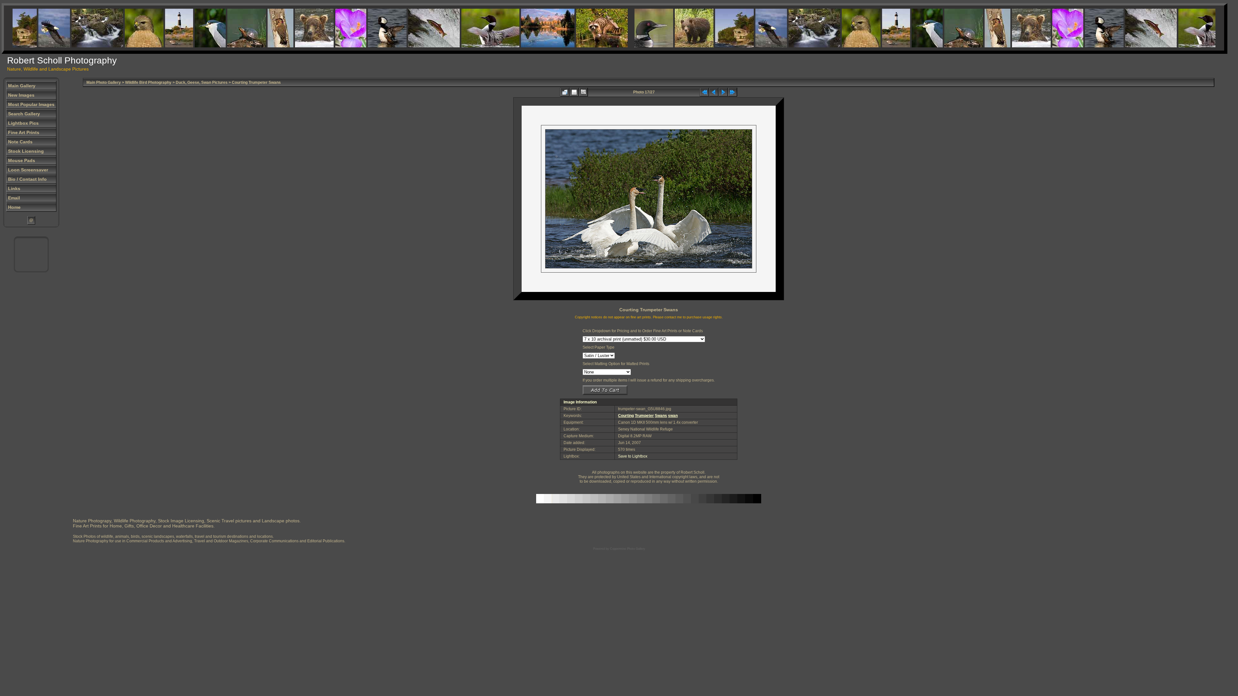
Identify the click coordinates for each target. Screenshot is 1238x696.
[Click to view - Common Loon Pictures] (472, 28)
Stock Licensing (26, 151)
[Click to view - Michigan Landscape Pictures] (716, 28)
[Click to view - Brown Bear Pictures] (296, 28)
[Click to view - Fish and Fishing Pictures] (416, 28)
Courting (626, 415)
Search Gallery (24, 113)
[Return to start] (704, 92)
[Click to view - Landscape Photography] (529, 28)
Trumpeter (644, 415)
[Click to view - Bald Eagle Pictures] (36, 28)
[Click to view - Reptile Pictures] (228, 28)
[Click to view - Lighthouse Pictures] (161, 28)
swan (673, 415)
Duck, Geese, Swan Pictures (202, 82)
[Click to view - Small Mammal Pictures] (584, 28)
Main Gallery (21, 85)
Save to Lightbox (632, 456)
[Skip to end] (732, 92)
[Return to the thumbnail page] (564, 92)
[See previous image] (713, 92)
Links (14, 188)
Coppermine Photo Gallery (627, 548)
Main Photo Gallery (103, 82)
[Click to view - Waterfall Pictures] (79, 28)
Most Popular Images (31, 104)
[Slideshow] (583, 92)
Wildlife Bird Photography (148, 82)
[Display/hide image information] (574, 92)
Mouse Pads (21, 160)
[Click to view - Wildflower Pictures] (332, 28)
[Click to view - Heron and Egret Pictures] (192, 28)
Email (14, 197)
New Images (21, 95)
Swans (661, 415)
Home (14, 207)
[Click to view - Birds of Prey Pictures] (126, 28)
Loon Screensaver (28, 169)
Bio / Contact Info (27, 179)
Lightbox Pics (23, 123)
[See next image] (723, 92)
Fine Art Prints (23, 132)
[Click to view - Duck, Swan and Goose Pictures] (369, 28)
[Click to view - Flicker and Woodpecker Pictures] (262, 28)
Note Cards (20, 141)
